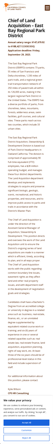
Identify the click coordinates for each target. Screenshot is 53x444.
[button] (47, 8)
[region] (26, 420)
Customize (26, 430)
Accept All (26, 422)
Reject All (26, 438)
